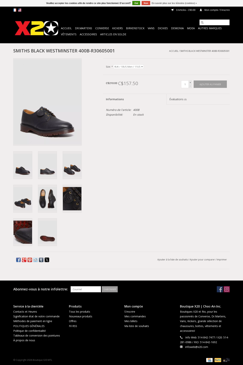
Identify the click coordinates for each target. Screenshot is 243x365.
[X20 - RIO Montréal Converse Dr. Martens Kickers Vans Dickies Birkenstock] (36, 28)
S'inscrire (129, 311)
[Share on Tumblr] (41, 260)
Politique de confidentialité (29, 331)
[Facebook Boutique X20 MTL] (220, 289)
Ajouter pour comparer (202, 259)
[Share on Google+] (24, 260)
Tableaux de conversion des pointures (36, 335)
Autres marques (210, 28)
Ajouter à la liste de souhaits (172, 259)
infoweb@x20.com (196, 347)
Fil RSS (73, 326)
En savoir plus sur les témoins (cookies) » (174, 3)
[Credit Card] (209, 359)
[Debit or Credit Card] (226, 359)
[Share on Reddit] (35, 260)
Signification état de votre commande (36, 316)
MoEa (191, 28)
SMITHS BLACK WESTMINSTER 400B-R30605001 (205, 51)
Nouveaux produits (80, 316)
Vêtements (69, 34)
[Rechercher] (202, 22)
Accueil (66, 28)
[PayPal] (217, 359)
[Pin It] (30, 260)
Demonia (177, 28)
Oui (136, 3)
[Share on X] (47, 260)
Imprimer (222, 259)
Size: (109, 66)
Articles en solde (113, 34)
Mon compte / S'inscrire (217, 10)
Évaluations (177, 99)
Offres (73, 321)
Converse (102, 28)
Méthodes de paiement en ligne (32, 321)
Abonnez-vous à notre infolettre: (40, 289)
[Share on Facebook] (18, 260)
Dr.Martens (83, 28)
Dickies (163, 28)
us (19, 10)
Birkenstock (135, 28)
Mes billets (130, 321)
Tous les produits (79, 311)
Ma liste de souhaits (136, 326)
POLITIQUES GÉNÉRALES (29, 326)
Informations (115, 99)
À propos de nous (24, 340)
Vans (151, 28)
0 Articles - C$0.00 (186, 10)
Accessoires (88, 34)
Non (146, 3)
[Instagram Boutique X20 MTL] (227, 289)
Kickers (117, 28)
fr (14, 10)
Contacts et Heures (25, 311)
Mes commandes (135, 316)
